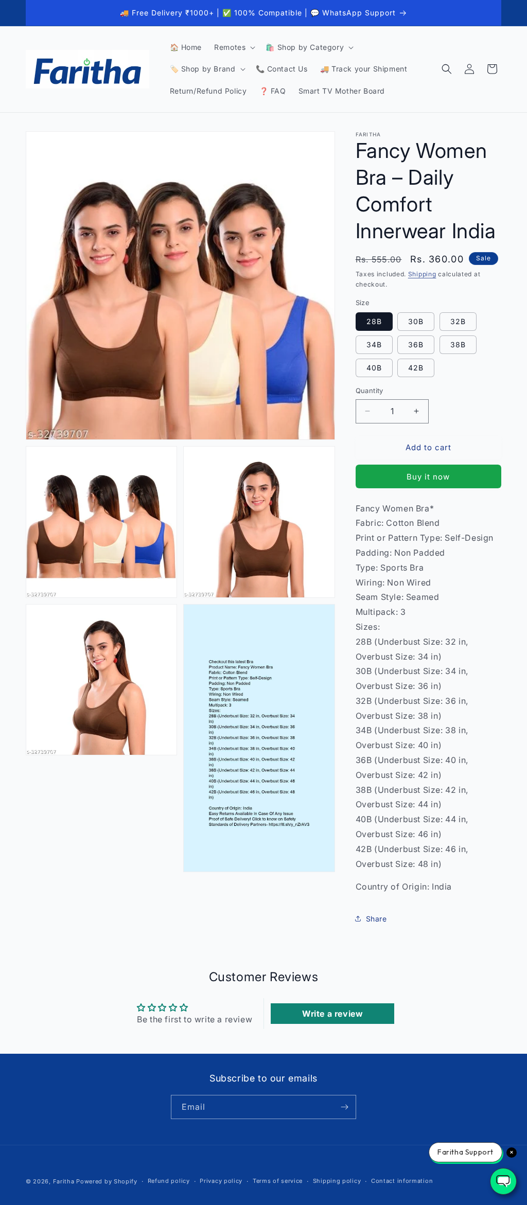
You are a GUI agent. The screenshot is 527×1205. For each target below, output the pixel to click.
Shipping (422, 274)
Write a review (332, 1013)
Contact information (402, 1180)
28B (374, 321)
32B (458, 321)
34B (374, 344)
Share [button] (376, 918)
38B (458, 344)
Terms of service (278, 1180)
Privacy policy (221, 1180)
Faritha (64, 1181)
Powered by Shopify (106, 1181)
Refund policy (169, 1180)
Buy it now (428, 477)
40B (374, 367)
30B (416, 321)
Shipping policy (337, 1180)
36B (416, 344)
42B (416, 367)
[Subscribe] (344, 1107)
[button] (233, 47)
